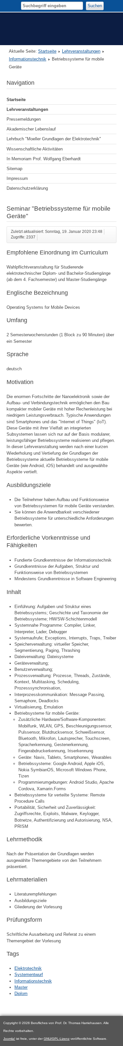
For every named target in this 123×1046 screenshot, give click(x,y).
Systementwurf (28, 974)
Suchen (95, 5)
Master (21, 987)
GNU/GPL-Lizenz (57, 1038)
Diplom (21, 993)
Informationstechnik (27, 59)
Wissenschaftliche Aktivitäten (35, 149)
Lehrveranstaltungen (81, 51)
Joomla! (9, 1038)
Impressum (17, 178)
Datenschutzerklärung (27, 188)
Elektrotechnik (28, 968)
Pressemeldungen (24, 119)
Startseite (47, 51)
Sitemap (14, 168)
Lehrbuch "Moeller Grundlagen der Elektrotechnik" (54, 138)
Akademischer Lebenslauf (31, 129)
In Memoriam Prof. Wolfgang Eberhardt (44, 158)
